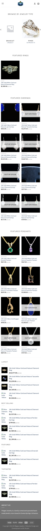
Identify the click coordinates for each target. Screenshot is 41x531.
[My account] (35, 3)
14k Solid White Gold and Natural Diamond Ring (8, 83)
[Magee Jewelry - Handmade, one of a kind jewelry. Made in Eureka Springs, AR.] (20, 3)
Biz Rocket (25, 528)
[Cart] (38, 3)
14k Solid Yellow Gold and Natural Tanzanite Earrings (29, 126)
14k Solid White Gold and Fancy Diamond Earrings (8, 186)
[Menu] (2, 3)
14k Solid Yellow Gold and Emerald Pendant (8, 259)
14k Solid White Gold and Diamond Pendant (29, 350)
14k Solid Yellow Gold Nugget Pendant (10, 319)
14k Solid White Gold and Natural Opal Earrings (8, 216)
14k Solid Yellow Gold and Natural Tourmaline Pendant (9, 289)
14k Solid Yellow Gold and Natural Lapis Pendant (29, 319)
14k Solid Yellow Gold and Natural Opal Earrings (29, 216)
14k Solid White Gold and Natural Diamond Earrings (8, 156)
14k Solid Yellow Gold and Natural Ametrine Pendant (29, 289)
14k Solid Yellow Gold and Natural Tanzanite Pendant (9, 350)
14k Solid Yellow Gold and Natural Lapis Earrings (8, 126)
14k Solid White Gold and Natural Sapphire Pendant (29, 259)
